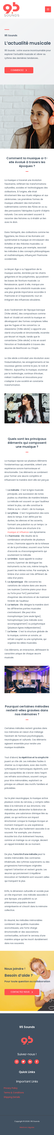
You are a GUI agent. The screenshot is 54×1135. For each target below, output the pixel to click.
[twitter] (24, 1061)
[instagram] (17, 1061)
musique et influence (18, 532)
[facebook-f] (37, 1061)
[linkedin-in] (31, 1061)
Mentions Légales (27, 1127)
